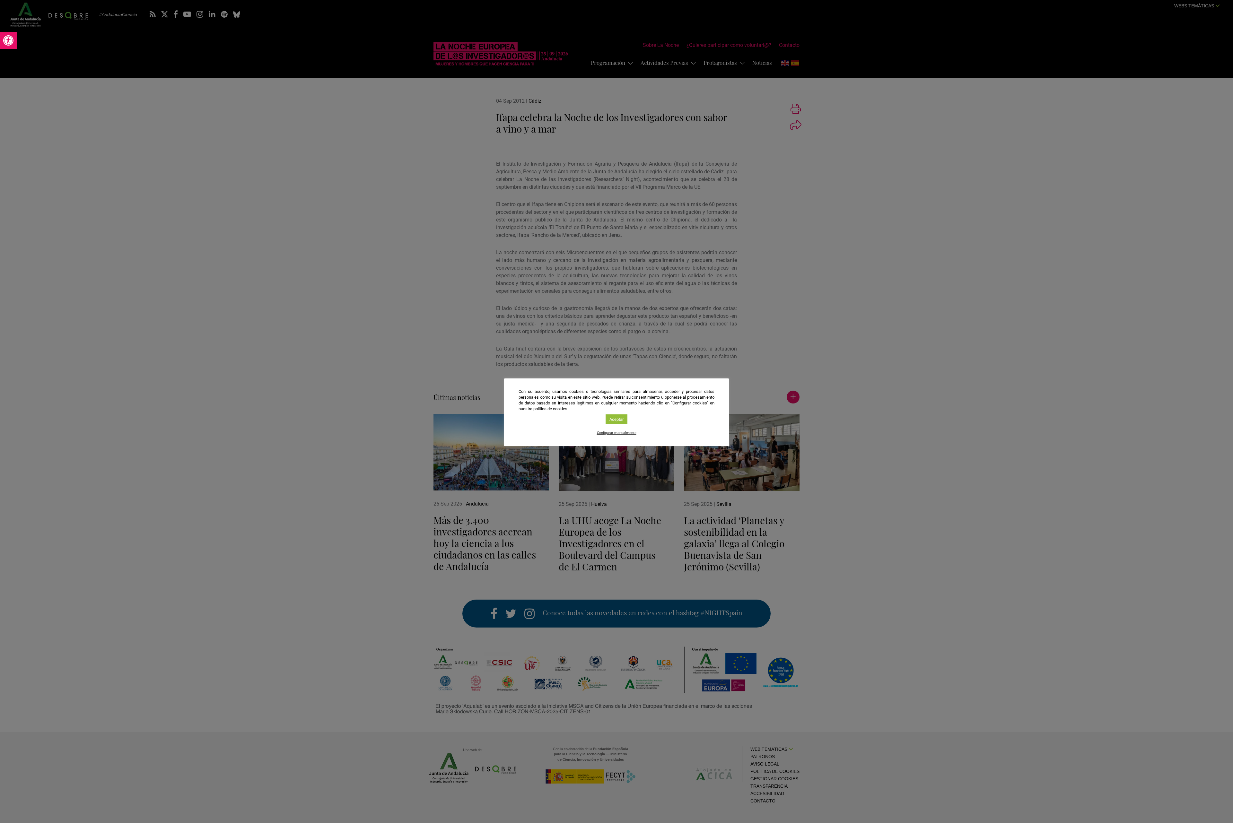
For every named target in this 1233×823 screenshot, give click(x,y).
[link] (8, 40)
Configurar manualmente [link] (616, 433)
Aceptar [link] (616, 419)
